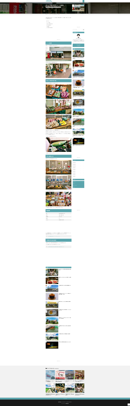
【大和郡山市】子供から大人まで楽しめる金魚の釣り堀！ (65, 326)
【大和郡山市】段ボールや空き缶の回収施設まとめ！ (65, 285)
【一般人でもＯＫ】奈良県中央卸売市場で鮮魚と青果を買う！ (65, 269)
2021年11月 (74, 164)
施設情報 (48, 26)
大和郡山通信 (67, 403)
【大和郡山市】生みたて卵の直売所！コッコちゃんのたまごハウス (65, 310)
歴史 (83, 138)
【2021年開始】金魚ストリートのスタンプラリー (54, 236)
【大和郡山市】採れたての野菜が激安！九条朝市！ (78, 135)
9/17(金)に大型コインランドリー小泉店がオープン (69, 381)
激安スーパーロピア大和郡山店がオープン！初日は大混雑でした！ (79, 381)
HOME (47, 14)
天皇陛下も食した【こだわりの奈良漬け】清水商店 (64, 301)
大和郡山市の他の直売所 (49, 27)
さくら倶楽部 (48, 22)
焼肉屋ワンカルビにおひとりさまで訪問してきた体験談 (65, 277)
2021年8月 (74, 169)
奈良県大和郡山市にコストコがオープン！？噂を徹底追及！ (50, 381)
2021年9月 (74, 167)
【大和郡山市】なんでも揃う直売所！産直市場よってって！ (60, 394)
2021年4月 (74, 176)
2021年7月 (74, 171)
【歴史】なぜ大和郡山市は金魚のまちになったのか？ (78, 145)
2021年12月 (74, 162)
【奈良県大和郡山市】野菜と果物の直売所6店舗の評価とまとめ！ (50, 394)
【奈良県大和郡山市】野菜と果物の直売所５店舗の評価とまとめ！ (56, 246)
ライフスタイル (50, 14)
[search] (83, 29)
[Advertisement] (58, 34)
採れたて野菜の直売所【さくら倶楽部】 (56, 14)
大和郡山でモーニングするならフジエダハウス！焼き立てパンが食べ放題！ (65, 318)
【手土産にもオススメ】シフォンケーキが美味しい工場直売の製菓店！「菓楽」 (65, 294)
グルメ (83, 60)
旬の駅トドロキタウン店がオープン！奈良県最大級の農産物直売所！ (60, 381)
